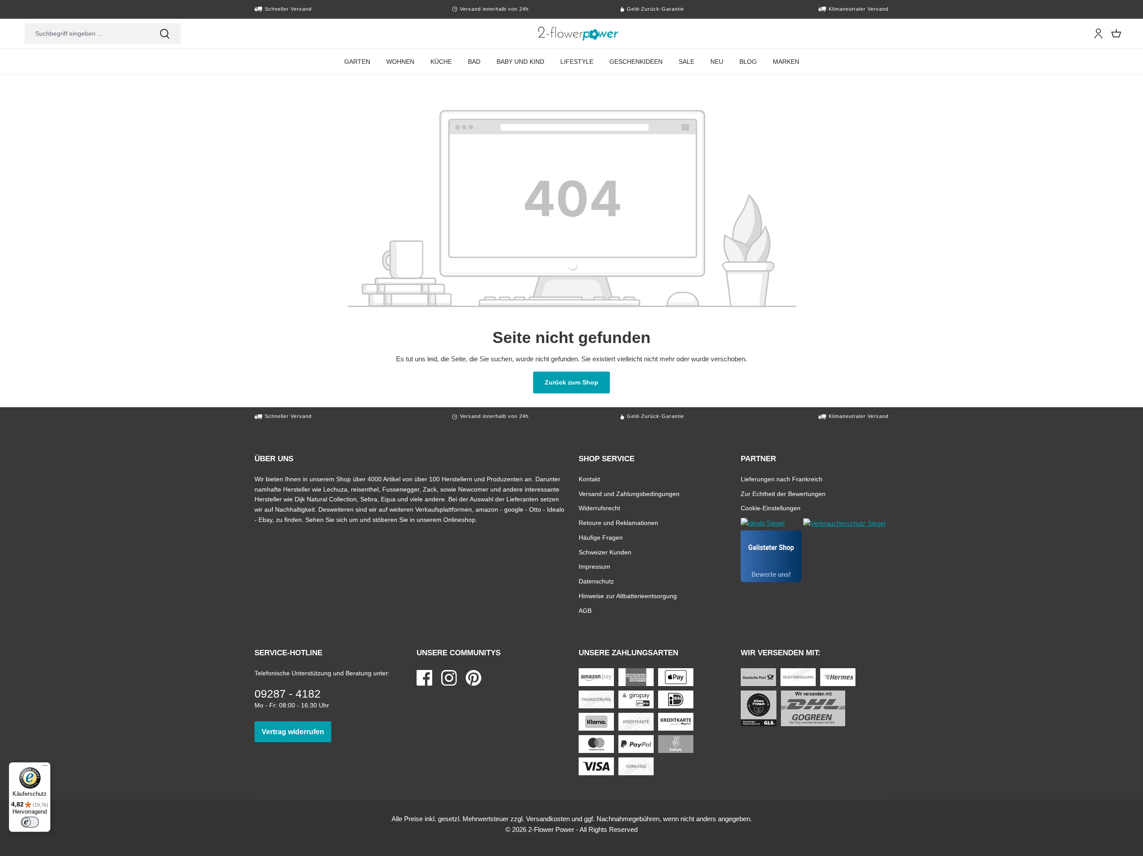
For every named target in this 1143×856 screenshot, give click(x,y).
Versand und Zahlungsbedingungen (629, 493)
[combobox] (87, 33)
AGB (585, 610)
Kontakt (589, 479)
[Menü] (45, 767)
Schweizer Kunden (605, 552)
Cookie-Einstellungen (771, 508)
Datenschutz (596, 581)
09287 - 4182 (287, 693)
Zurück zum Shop (577, 382)
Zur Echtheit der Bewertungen (783, 493)
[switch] (30, 822)
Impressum (594, 566)
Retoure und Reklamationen (618, 522)
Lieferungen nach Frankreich (781, 479)
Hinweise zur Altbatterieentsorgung (628, 596)
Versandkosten (548, 819)
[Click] (578, 33)
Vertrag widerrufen (296, 732)
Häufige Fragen (601, 537)
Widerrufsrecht (599, 508)
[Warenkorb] (1116, 33)
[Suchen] (165, 33)
